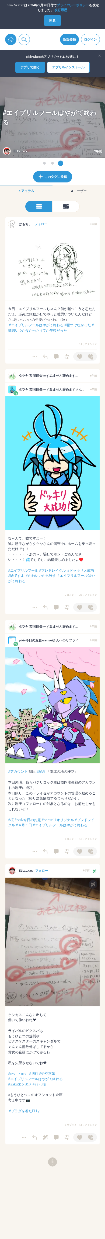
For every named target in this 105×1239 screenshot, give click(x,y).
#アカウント (18, 771)
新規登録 (69, 39)
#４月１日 (24, 825)
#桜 (11, 820)
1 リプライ (70, 1124)
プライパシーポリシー (73, 5)
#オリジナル (64, 820)
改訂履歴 (60, 10)
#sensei (48, 820)
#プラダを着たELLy (24, 1111)
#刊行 (33, 1073)
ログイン (90, 39)
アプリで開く (30, 67)
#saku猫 (39, 1084)
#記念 (41, 771)
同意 (52, 20)
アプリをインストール (68, 67)
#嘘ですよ (16, 575)
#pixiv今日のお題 (28, 820)
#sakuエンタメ (20, 1084)
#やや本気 (47, 1073)
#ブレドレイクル (52, 570)
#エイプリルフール (23, 570)
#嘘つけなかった (77, 325)
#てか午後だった (53, 330)
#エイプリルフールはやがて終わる (36, 325)
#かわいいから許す (41, 575)
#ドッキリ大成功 (80, 570)
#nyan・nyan (18, 1073)
